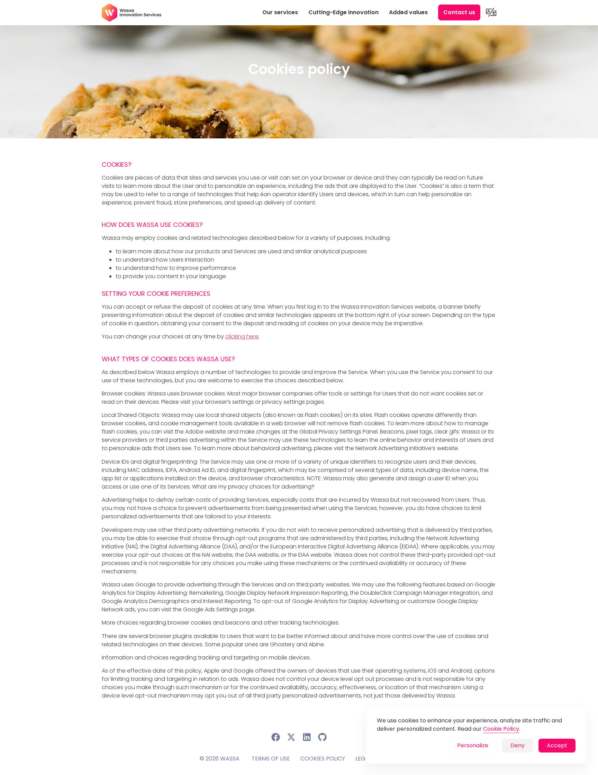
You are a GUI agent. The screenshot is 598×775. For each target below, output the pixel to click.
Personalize (472, 745)
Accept (557, 745)
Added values (408, 12)
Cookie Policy (501, 729)
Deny (517, 745)
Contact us (459, 12)
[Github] (322, 737)
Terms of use (271, 759)
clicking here (242, 336)
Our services (280, 12)
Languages (491, 12)
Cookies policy (322, 759)
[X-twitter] (291, 737)
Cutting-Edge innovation (343, 12)
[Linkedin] (307, 737)
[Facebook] (276, 737)
